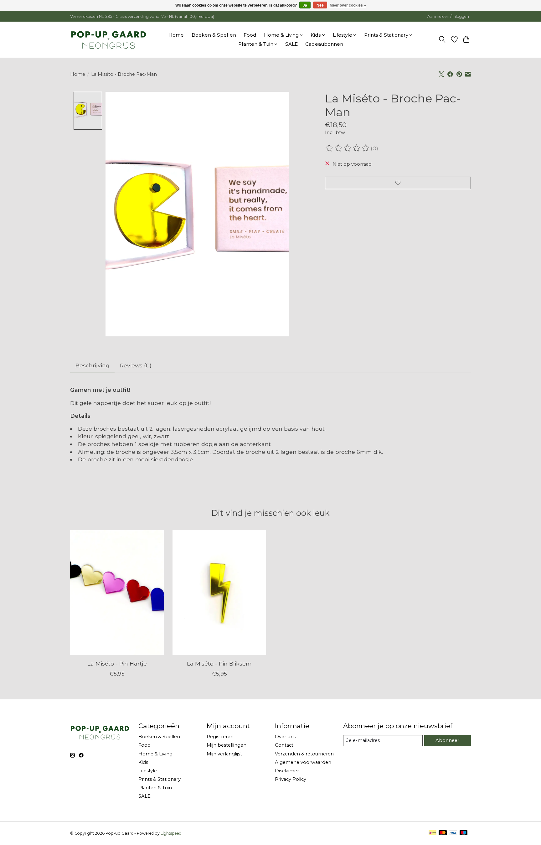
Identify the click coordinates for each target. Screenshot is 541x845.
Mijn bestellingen (226, 745)
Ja (305, 5)
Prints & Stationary (159, 779)
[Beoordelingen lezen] (348, 148)
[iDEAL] (432, 833)
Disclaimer (287, 771)
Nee (320, 5)
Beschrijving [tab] (92, 365)
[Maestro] (464, 833)
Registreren (220, 736)
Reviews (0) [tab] (136, 365)
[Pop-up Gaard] (108, 39)
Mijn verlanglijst (224, 754)
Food (250, 35)
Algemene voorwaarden (303, 762)
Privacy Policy (290, 779)
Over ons (285, 736)
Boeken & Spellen (214, 35)
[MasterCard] (443, 833)
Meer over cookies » (348, 5)
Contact (284, 745)
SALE (291, 44)
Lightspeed (171, 833)
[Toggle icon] (442, 39)
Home (176, 35)
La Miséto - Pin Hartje (117, 663)
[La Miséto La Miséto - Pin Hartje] (117, 592)
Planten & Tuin (155, 788)
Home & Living (155, 754)
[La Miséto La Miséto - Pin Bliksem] (219, 592)
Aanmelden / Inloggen (448, 16)
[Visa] (453, 833)
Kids (143, 762)
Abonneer (447, 740)
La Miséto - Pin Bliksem (219, 663)
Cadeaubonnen (324, 44)
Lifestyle (147, 771)
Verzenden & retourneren (304, 754)
